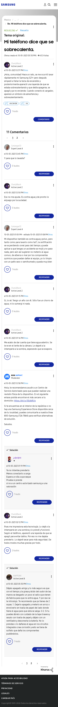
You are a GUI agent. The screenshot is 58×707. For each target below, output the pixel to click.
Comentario (44, 119)
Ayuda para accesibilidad (14, 678)
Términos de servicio (12, 683)
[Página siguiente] (22, 138)
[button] (49, 64)
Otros (25, 70)
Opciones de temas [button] (49, 27)
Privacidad (7, 688)
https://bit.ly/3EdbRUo (25, 400)
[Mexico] (8, 4)
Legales (5, 693)
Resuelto (24, 30)
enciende (13, 103)
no (27, 103)
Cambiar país (8, 698)
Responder (44, 174)
